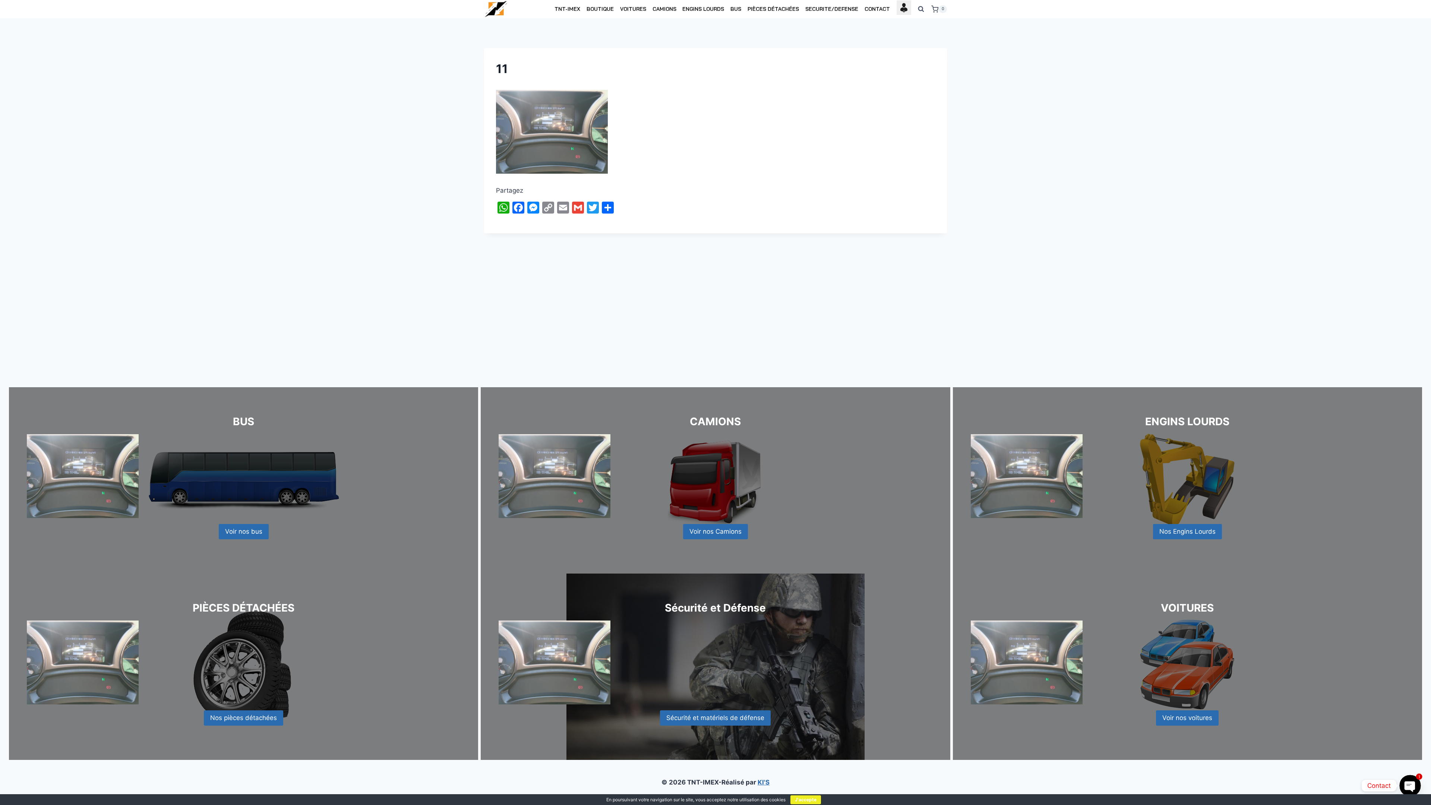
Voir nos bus (243, 531)
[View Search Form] (921, 9)
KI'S (764, 782)
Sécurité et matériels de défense (715, 718)
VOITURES (633, 9)
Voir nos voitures (1187, 718)
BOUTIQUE (600, 9)
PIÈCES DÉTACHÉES (773, 9)
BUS (735, 9)
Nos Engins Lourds (1187, 531)
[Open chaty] (1410, 785)
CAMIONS (664, 9)
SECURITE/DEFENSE (831, 9)
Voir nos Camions (715, 531)
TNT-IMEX (567, 9)
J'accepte (805, 799)
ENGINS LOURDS (703, 9)
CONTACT (877, 9)
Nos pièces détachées (243, 718)
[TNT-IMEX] (496, 9)
